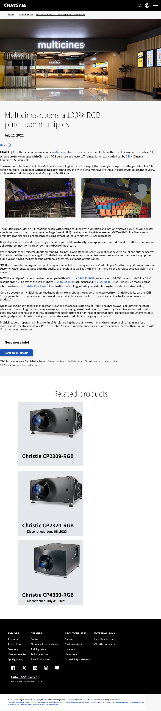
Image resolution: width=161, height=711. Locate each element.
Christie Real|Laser (36, 286)
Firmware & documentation (45, 644)
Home (11, 14)
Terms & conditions (73, 702)
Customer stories (74, 644)
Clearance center (17, 654)
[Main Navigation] (155, 5)
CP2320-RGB (101, 281)
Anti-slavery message (104, 702)
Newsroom (71, 654)
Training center (39, 649)
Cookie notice (31, 702)
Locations (70, 649)
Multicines (61, 152)
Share (2, 144)
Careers (69, 639)
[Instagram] (46, 668)
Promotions (14, 644)
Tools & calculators (41, 659)
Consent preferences (45, 702)
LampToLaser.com (104, 639)
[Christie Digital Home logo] (14, 5)
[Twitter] (24, 668)
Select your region (24, 676)
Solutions (13, 649)
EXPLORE (13, 633)
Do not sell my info (88, 702)
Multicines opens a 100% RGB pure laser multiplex (60, 14)
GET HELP (36, 633)
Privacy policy (59, 702)
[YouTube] (57, 668)
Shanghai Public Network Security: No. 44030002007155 (41, 704)
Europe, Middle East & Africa (25, 681)
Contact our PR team (16, 352)
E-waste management (120, 702)
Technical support (40, 654)
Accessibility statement (77, 659)
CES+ (129, 156)
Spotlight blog (15, 659)
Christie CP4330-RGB (80, 278)
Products (13, 639)
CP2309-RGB (61, 281)
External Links (104, 633)
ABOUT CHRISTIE (75, 633)
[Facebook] (13, 668)
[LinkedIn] (35, 668)
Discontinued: (37, 531)
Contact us (36, 639)
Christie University (104, 644)
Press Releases (26, 14)
